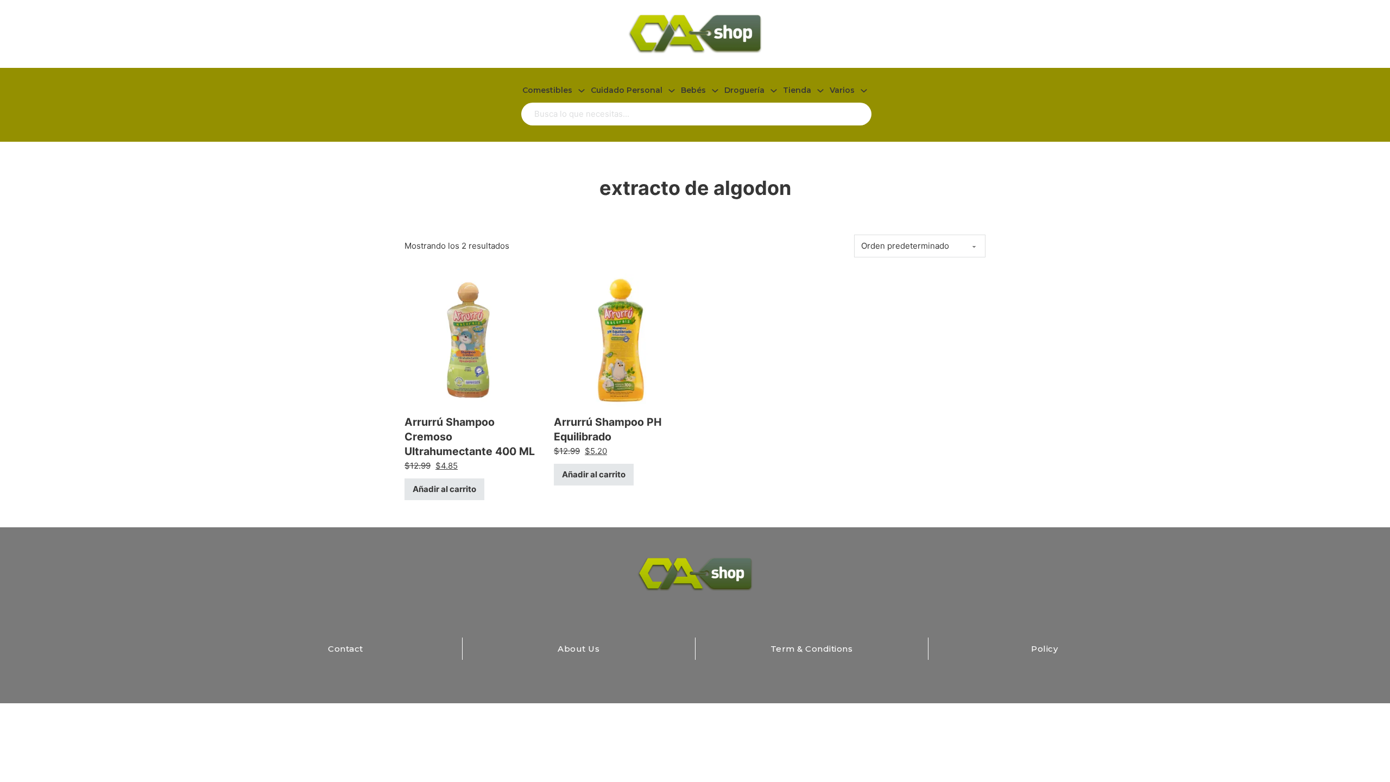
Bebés (693, 90)
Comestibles (547, 90)
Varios (842, 90)
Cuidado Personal (626, 90)
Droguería (744, 90)
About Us (578, 649)
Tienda (797, 90)
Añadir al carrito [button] (444, 489)
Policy (1044, 649)
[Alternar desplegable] (581, 90)
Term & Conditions (811, 649)
